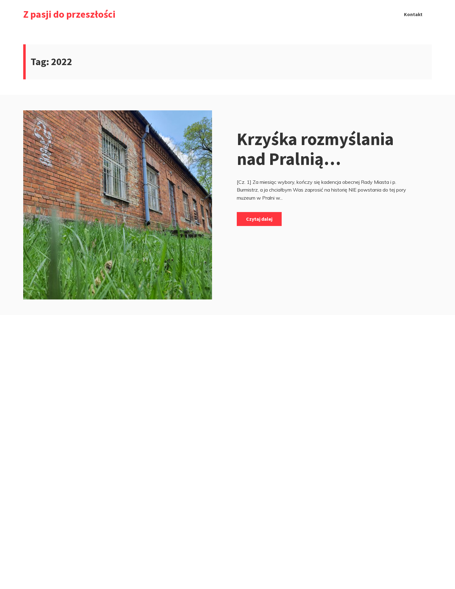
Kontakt (413, 14)
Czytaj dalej (259, 219)
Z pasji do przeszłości (69, 14)
